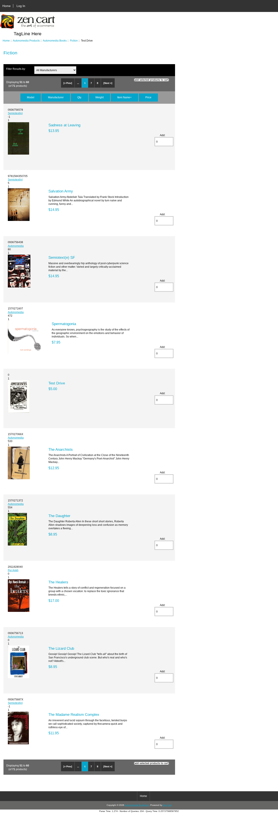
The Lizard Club (61, 648)
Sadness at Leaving (64, 125)
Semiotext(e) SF (61, 257)
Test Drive (56, 383)
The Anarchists (60, 449)
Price (148, 97)
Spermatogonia (64, 324)
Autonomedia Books (55, 40)
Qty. (79, 97)
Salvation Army (60, 191)
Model (30, 97)
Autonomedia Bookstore (137, 805)
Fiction (74, 40)
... (78, 83)
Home (6, 6)
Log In (21, 6)
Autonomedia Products (26, 40)
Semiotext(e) (15, 113)
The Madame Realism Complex (73, 714)
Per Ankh (13, 570)
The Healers (58, 582)
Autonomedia (16, 245)
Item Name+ (124, 97)
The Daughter (59, 516)
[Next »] (107, 83)
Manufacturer (56, 97)
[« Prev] (67, 83)
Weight (99, 97)
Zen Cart (167, 805)
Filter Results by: (16, 68)
